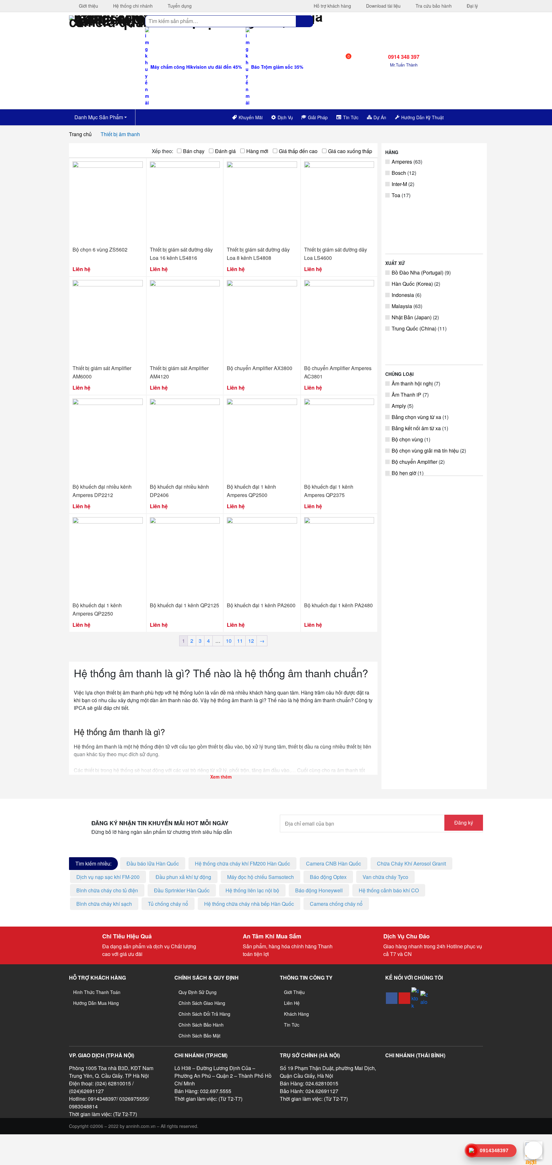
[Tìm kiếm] (304, 21)
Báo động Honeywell (319, 890)
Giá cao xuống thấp (350, 151)
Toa (396, 195)
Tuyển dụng (179, 6)
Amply (399, 405)
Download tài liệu (383, 6)
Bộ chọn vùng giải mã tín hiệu (425, 450)
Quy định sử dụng (198, 992)
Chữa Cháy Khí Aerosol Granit (411, 863)
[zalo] (424, 998)
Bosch (399, 172)
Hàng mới (257, 151)
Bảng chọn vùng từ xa (416, 417)
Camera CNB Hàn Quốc (333, 863)
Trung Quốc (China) (414, 328)
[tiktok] (415, 998)
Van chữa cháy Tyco (385, 877)
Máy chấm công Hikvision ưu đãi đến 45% (195, 67)
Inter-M (399, 184)
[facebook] (391, 998)
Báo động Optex (328, 877)
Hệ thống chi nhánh (132, 6)
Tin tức (291, 1024)
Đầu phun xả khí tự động (183, 877)
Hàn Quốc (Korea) (412, 283)
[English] (459, 116)
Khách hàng (296, 1014)
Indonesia (403, 295)
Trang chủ (80, 134)
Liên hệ (292, 1003)
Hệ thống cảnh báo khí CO (389, 890)
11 (240, 640)
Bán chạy (193, 151)
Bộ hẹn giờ (404, 473)
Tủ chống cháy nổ (168, 903)
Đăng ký (463, 822)
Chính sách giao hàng (202, 1003)
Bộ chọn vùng (407, 439)
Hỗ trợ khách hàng (331, 6)
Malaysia (402, 306)
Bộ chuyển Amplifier (414, 461)
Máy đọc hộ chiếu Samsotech (260, 877)
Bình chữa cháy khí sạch (104, 903)
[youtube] (404, 998)
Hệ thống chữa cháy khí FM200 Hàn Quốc (242, 863)
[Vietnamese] (467, 116)
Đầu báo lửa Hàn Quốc (152, 863)
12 (251, 640)
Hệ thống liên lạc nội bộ (252, 890)
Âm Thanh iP (406, 394)
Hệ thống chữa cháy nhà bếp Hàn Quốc (249, 903)
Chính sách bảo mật (199, 1035)
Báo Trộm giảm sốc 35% (276, 67)
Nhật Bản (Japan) (412, 317)
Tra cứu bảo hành (433, 6)
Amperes (402, 161)
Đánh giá (225, 151)
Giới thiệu (88, 6)
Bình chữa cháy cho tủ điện (107, 890)
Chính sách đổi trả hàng (204, 1014)
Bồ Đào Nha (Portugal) (417, 272)
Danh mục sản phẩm (98, 117)
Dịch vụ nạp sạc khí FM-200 (108, 877)
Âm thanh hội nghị (412, 383)
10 (229, 640)
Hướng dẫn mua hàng (96, 1003)
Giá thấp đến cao (298, 151)
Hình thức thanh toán (96, 992)
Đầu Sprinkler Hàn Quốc (182, 890)
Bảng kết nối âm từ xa (416, 428)
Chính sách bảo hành (201, 1024)
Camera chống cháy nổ (336, 903)
